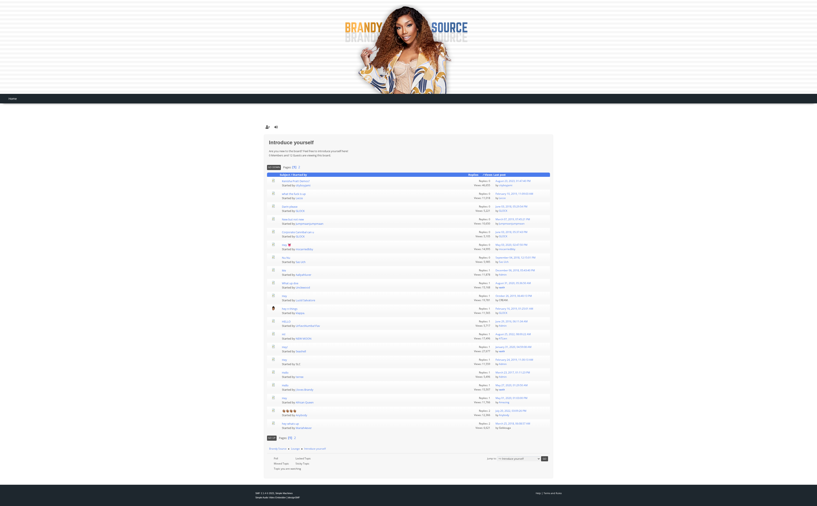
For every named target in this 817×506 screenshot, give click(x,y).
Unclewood (303, 287)
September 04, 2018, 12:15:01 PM (516, 257)
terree (299, 377)
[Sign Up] (267, 127)
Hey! (285, 347)
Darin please (289, 207)
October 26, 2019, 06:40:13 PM (514, 296)
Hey (284, 296)
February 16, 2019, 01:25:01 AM (514, 308)
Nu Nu (286, 258)
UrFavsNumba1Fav (308, 326)
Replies (473, 175)
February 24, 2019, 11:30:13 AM (514, 360)
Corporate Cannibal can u (298, 232)
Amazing (504, 402)
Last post (499, 175)
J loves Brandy (304, 390)
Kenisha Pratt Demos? (296, 181)
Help (538, 493)
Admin (503, 274)
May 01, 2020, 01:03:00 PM (511, 398)
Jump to (491, 458)
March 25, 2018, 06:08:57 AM (513, 423)
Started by (300, 175)
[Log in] (276, 127)
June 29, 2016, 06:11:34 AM (512, 321)
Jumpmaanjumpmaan (309, 224)
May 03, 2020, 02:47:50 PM (511, 245)
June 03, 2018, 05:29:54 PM (511, 206)
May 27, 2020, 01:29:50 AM (512, 385)
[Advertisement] (408, 110)
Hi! (283, 334)
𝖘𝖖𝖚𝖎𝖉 (502, 287)
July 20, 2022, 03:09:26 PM (511, 411)
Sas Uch (301, 262)
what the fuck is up (294, 194)
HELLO (286, 321)
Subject (285, 175)
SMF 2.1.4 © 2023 (264, 493)
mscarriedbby (304, 249)
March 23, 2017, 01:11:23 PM (513, 372)
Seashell (301, 351)
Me (284, 270)
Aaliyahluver (303, 275)
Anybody (301, 415)
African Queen (305, 402)
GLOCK (300, 211)
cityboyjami (303, 185)
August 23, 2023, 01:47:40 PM (513, 181)
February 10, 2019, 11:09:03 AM (514, 194)
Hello (285, 372)
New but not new (293, 219)
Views (488, 175)
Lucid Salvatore (305, 300)
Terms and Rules (553, 493)
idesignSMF (294, 497)
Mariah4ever (304, 428)
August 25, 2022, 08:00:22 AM (513, 334)
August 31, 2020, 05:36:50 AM (513, 283)
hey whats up (290, 424)
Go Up (272, 437)
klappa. (300, 313)
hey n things (289, 309)
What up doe (290, 283)
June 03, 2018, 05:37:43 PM (511, 232)
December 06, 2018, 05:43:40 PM (515, 270)
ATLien (503, 338)
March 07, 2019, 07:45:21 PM (513, 219)
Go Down (274, 167)
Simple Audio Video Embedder (270, 497)
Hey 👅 (286, 245)
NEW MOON (303, 338)
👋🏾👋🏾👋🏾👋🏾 (289, 411)
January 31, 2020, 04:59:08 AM (513, 347)
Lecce (299, 198)
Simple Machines (284, 493)
